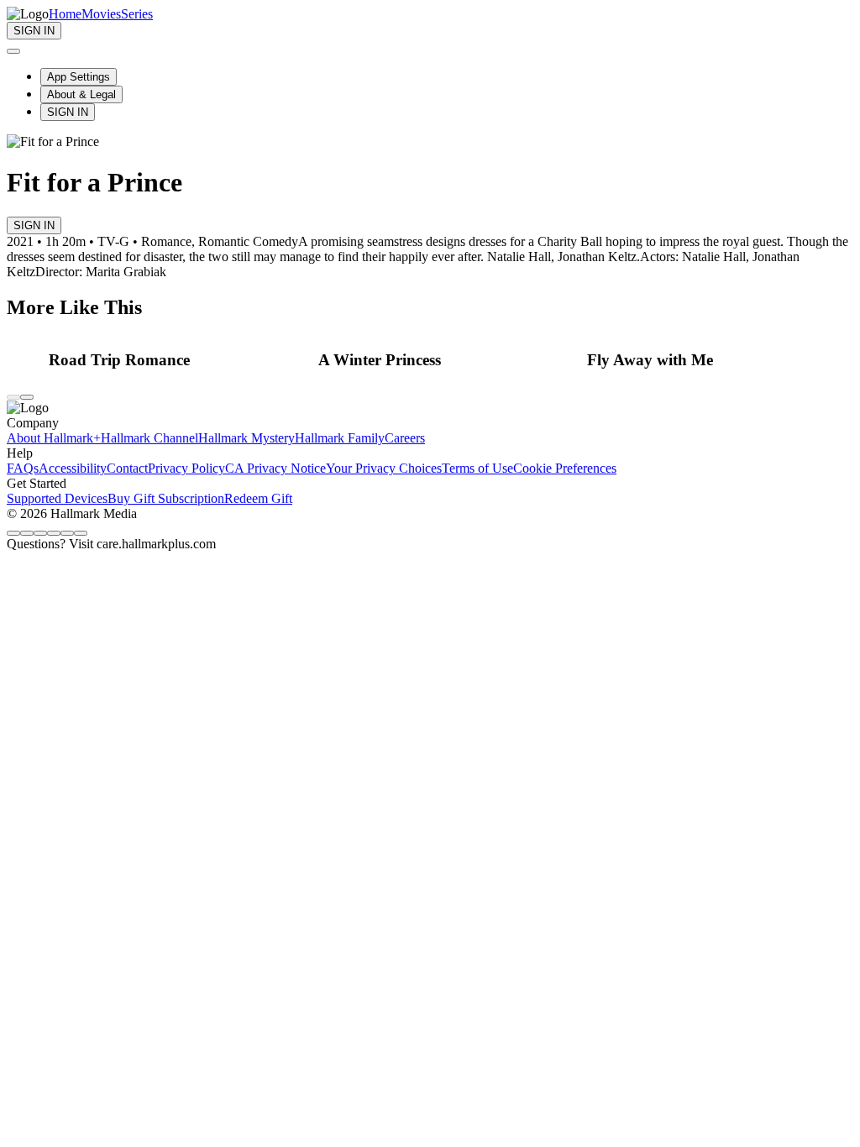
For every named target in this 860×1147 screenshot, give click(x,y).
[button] (179, 360)
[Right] (27, 397)
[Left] (13, 397)
